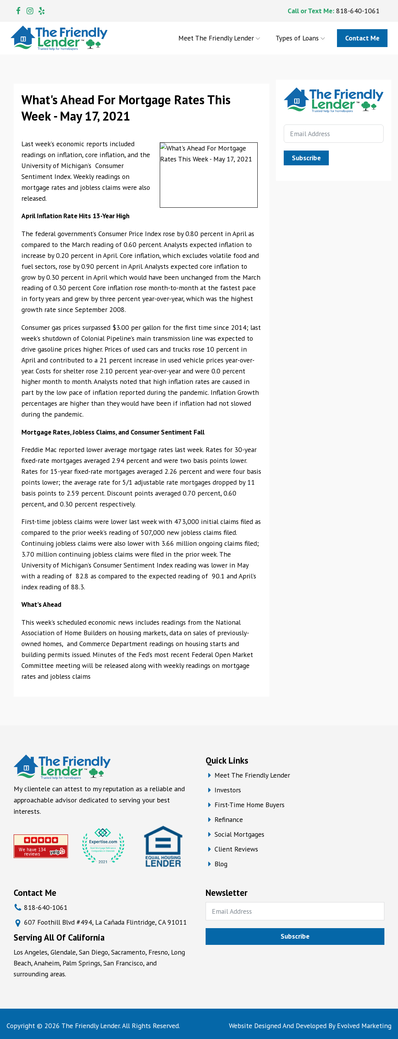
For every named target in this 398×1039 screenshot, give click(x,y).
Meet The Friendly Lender (216, 37)
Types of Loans (297, 37)
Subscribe (306, 157)
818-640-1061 (358, 10)
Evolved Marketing (364, 1025)
